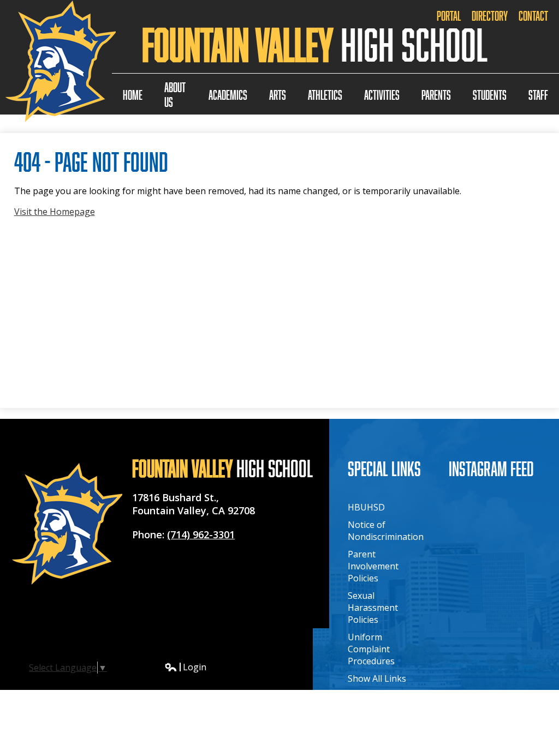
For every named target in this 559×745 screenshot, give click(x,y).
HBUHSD (366, 507)
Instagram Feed (491, 468)
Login (185, 667)
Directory (490, 15)
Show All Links (377, 678)
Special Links (384, 468)
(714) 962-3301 (201, 534)
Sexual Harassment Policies (373, 608)
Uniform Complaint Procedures (371, 649)
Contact (533, 15)
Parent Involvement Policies (373, 566)
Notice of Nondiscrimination (386, 531)
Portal (449, 15)
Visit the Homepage (54, 212)
